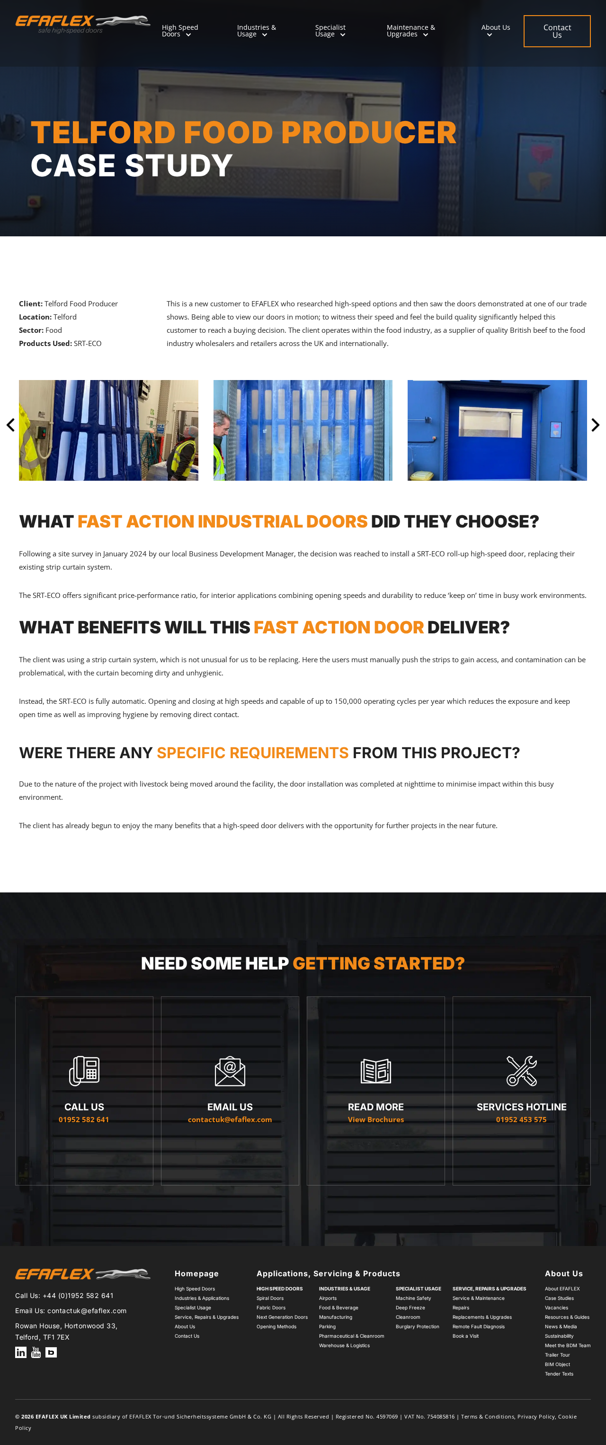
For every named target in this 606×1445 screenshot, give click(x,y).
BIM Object (557, 1364)
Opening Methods (276, 1326)
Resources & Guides (567, 1317)
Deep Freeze (410, 1307)
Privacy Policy (536, 1416)
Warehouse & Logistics (344, 1345)
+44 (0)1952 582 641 (78, 1295)
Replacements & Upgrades (482, 1317)
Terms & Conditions (487, 1416)
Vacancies (556, 1307)
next (595, 430)
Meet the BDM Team (568, 1345)
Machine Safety (413, 1298)
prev (10, 430)
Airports (328, 1298)
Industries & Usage (256, 30)
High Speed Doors (180, 30)
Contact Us (187, 1336)
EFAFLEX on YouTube (36, 1352)
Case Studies (559, 1298)
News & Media (561, 1326)
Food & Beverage (338, 1307)
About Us (495, 27)
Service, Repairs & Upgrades (207, 1317)
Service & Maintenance (479, 1298)
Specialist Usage (330, 30)
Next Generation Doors (282, 1317)
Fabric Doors (271, 1307)
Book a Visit (466, 1336)
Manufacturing (335, 1317)
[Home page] (83, 24)
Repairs (461, 1307)
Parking (327, 1326)
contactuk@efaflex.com (87, 1311)
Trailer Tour (557, 1355)
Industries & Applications (202, 1298)
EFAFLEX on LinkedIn (21, 1352)
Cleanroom (408, 1317)
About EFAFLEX (562, 1288)
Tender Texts (559, 1373)
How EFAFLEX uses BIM (51, 1352)
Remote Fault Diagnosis (479, 1326)
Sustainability (559, 1336)
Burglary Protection (417, 1326)
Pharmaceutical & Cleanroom (351, 1336)
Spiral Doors (270, 1298)
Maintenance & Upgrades (411, 30)
